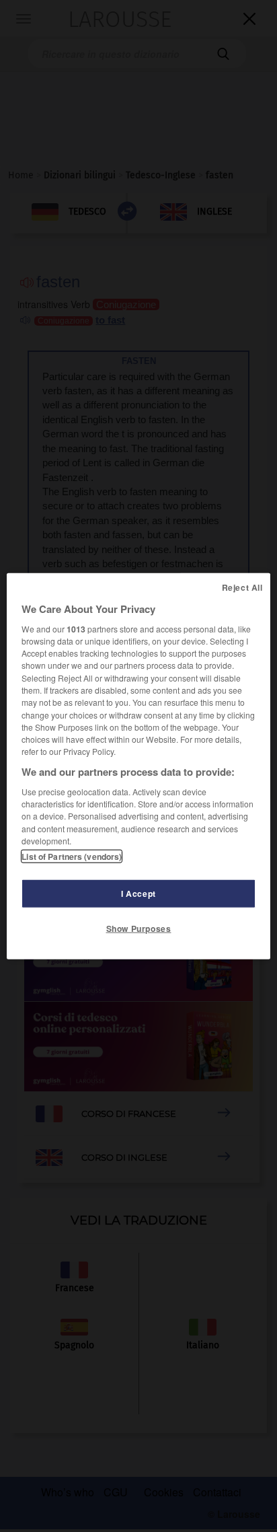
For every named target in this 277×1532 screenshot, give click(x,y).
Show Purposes (138, 928)
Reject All (242, 587)
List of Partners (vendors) (72, 856)
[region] (138, 766)
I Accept (138, 893)
